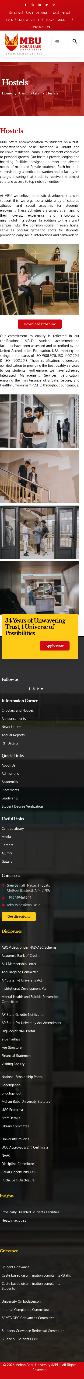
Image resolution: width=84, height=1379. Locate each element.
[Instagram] (32, 4)
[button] (73, 41)
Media (23, 20)
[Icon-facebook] (25, 4)
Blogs (54, 13)
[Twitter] (46, 4)
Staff (30, 13)
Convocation (40, 27)
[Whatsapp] (53, 4)
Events (11, 20)
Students (16, 13)
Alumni (41, 13)
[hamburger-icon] (57, 41)
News (66, 13)
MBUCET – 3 (65, 20)
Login (50, 20)
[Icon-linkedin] (39, 4)
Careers (37, 20)
